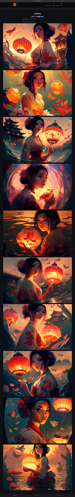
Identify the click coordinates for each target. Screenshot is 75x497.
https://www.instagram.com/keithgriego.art (28, 21)
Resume (50, 5)
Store (61, 5)
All (37, 8)
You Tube (57, 5)
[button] (71, 492)
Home (46, 5)
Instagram (53, 5)
